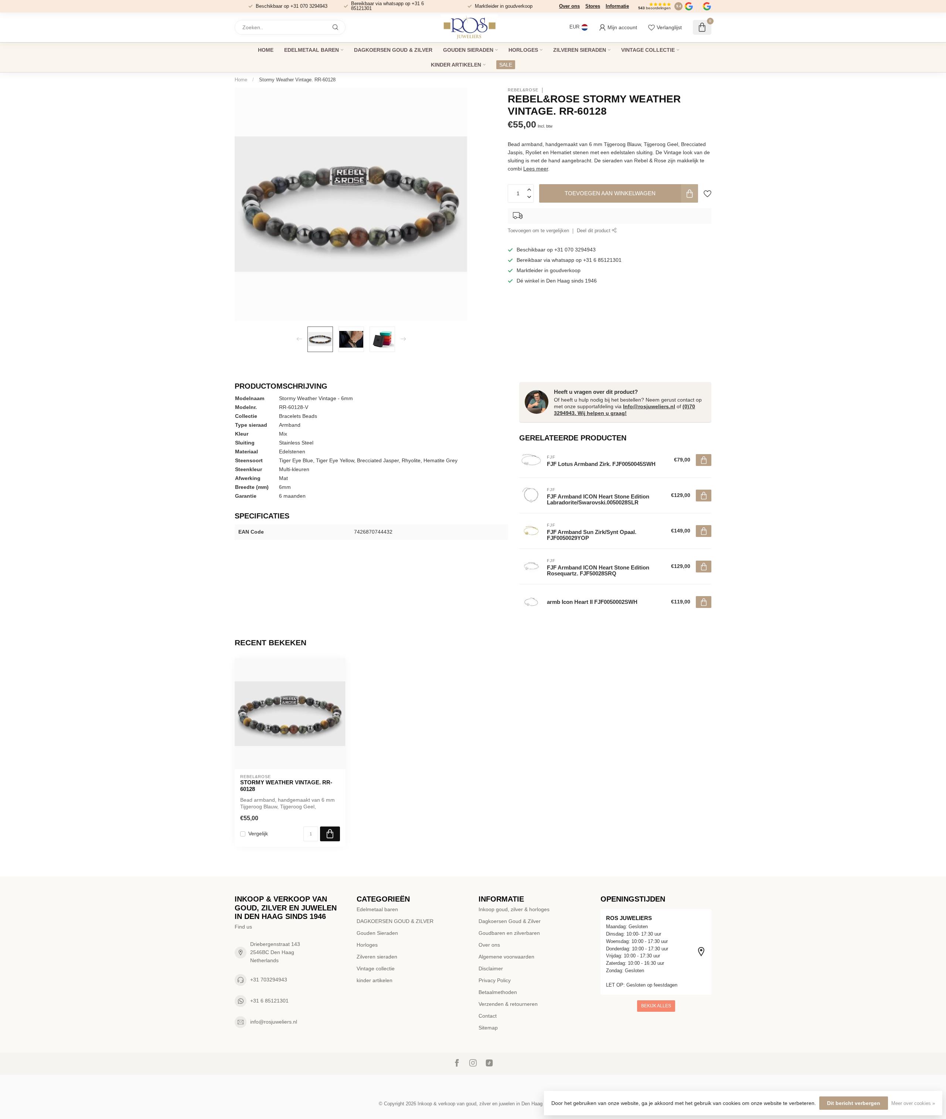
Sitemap (488, 1028)
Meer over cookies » (913, 1103)
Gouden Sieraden (468, 50)
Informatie (617, 6)
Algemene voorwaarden (506, 957)
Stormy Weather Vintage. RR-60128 (297, 79)
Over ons (569, 6)
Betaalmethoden (498, 992)
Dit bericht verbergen (853, 1103)
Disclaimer (491, 968)
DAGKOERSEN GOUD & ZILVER (393, 50)
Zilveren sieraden (579, 50)
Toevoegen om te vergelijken (538, 231)
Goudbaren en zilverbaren (509, 933)
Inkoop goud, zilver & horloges (514, 909)
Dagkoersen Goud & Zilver (510, 921)
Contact (488, 1016)
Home (265, 50)
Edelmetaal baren (311, 50)
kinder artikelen (456, 65)
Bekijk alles (656, 1005)
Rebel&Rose (523, 90)
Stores (592, 6)
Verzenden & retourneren (508, 1004)
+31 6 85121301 (269, 1001)
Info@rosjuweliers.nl (649, 406)
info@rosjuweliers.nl (273, 1022)
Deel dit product (594, 231)
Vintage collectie (648, 50)
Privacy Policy (495, 980)
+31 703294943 (268, 980)
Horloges (523, 50)
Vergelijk (258, 833)
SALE (505, 65)
